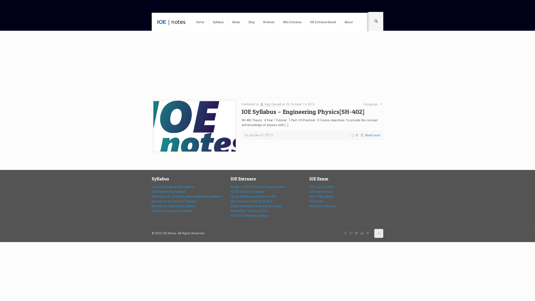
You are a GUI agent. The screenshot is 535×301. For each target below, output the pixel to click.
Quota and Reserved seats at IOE (253, 196)
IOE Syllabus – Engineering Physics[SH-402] (303, 111)
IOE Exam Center (320, 192)
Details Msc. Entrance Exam (249, 211)
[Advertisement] (267, 68)
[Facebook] (345, 233)
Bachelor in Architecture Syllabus (174, 201)
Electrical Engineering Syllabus (172, 211)
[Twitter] (356, 233)
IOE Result (316, 201)
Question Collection (322, 206)
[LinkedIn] (362, 233)
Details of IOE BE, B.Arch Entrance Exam (258, 187)
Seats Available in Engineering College (256, 206)
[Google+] (351, 233)
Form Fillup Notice (321, 196)
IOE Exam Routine (321, 187)
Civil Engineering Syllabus (169, 192)
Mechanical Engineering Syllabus (174, 206)
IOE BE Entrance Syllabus (248, 192)
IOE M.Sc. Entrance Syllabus (249, 216)
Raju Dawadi (273, 104)
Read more (372, 135)
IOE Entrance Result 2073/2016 (252, 201)
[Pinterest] (368, 233)
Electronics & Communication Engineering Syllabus (186, 196)
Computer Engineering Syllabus (173, 187)
